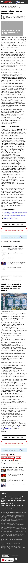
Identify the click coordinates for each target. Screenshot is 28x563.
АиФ (12, 311)
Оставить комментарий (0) (14, 230)
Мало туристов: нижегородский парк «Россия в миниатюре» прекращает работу (16, 480)
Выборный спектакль (10, 218)
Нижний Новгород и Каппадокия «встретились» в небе (15, 475)
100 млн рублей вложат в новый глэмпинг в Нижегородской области (15, 470)
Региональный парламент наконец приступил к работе (14, 216)
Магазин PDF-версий (14, 498)
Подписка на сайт (7, 503)
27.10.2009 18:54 (5, 6)
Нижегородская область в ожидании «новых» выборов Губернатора (14, 213)
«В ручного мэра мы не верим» (14, 267)
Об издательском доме (8, 496)
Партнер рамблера (14, 555)
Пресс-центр (22, 496)
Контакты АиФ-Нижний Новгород (12, 506)
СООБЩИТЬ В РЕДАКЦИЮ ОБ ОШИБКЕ (12, 508)
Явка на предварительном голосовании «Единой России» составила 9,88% (16, 263)
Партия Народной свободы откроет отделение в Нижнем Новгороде (15, 249)
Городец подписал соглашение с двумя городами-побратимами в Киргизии (16, 484)
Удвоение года (10, 257)
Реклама (4, 498)
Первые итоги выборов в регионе (15, 253)
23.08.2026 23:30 (5, 276)
